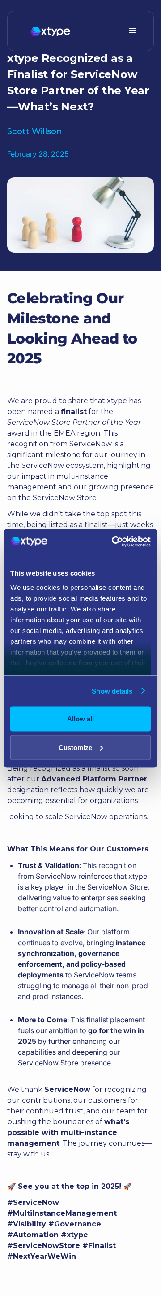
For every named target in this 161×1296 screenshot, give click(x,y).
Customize (75, 747)
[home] (47, 31)
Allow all (80, 719)
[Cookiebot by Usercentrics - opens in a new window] (113, 541)
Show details (112, 690)
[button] (132, 30)
